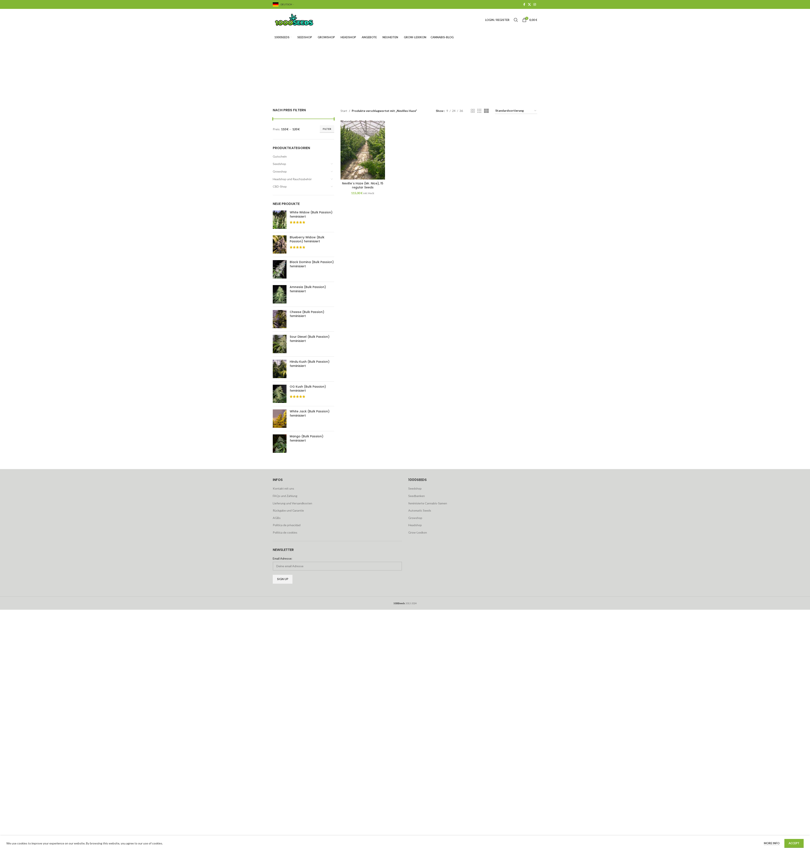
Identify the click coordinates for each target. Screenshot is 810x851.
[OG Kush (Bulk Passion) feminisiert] (280, 394)
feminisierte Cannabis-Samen (427, 503)
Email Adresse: (282, 558)
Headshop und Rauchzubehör (292, 179)
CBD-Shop (280, 186)
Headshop (415, 525)
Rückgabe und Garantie (288, 510)
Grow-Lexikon (417, 532)
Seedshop (279, 164)
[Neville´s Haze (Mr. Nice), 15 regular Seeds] (363, 150)
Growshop (280, 171)
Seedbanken (416, 496)
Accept (794, 843)
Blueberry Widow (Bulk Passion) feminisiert (307, 239)
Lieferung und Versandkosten (292, 503)
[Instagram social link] (534, 4)
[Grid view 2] (473, 111)
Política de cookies (285, 532)
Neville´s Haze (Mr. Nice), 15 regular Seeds (362, 185)
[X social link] (529, 4)
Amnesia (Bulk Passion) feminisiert (308, 289)
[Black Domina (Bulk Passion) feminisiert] (280, 269)
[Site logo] (299, 19)
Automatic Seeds (419, 510)
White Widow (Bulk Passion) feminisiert (311, 214)
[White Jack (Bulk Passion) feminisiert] (280, 418)
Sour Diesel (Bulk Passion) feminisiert (310, 339)
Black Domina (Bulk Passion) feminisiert (312, 264)
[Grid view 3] (479, 111)
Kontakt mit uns (283, 488)
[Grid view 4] (486, 111)
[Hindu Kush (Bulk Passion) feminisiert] (280, 369)
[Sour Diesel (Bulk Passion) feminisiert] (280, 344)
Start (344, 111)
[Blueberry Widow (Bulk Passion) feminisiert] (280, 244)
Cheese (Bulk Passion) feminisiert (307, 314)
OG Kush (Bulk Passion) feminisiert (308, 389)
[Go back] (351, 65)
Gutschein (280, 156)
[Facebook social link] (524, 4)
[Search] (516, 20)
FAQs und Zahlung (285, 496)
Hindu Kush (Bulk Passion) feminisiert (310, 364)
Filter (327, 128)
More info (772, 843)
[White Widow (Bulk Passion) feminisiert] (280, 219)
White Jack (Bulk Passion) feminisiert (310, 413)
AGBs (277, 518)
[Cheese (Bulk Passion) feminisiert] (280, 319)
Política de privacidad (286, 525)
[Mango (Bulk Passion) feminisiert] (280, 443)
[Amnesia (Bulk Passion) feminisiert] (280, 294)
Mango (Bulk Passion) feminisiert (306, 438)
